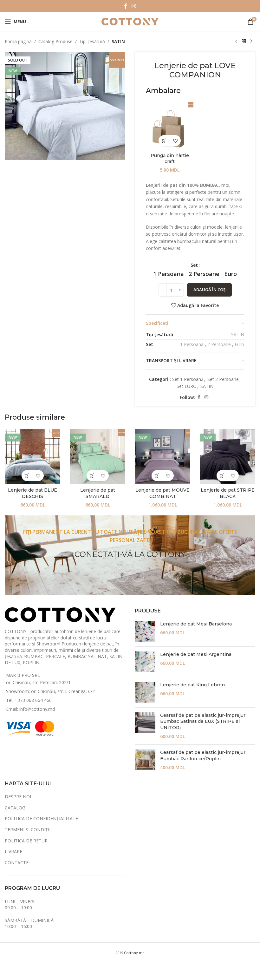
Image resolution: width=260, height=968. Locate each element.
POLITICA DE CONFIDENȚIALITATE (41, 818)
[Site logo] (130, 21)
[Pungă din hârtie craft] (169, 125)
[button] (164, 140)
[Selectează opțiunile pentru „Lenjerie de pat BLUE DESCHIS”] (27, 475)
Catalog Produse (55, 41)
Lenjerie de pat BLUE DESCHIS (32, 493)
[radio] (168, 274)
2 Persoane (219, 344)
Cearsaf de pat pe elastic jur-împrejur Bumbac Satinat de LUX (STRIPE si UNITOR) (202, 721)
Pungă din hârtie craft (170, 159)
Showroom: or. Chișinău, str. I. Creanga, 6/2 (50, 691)
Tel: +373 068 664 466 (29, 700)
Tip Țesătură (92, 41)
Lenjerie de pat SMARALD (97, 493)
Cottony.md (134, 952)
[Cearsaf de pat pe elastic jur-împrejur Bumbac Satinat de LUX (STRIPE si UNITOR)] (145, 726)
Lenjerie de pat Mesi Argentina (195, 654)
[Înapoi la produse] (244, 41)
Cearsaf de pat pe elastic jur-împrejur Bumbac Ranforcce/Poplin (202, 755)
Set (194, 265)
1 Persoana (192, 344)
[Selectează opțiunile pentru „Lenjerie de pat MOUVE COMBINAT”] (157, 475)
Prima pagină (18, 41)
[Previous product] (236, 41)
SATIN (118, 41)
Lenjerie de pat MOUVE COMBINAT (162, 493)
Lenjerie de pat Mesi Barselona (196, 624)
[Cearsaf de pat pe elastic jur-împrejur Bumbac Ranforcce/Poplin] (145, 760)
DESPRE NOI (18, 797)
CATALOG (15, 808)
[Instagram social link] (133, 6)
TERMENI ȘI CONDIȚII (27, 830)
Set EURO (187, 386)
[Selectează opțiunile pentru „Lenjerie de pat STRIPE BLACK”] (222, 475)
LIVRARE (13, 851)
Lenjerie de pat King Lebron (192, 685)
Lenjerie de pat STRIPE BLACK (228, 493)
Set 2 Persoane (223, 379)
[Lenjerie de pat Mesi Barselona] (145, 631)
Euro (239, 344)
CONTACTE (17, 863)
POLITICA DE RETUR (26, 841)
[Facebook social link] (125, 6)
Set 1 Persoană (188, 379)
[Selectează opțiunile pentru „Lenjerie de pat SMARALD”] (92, 475)
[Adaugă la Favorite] (175, 140)
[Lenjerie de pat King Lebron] (145, 692)
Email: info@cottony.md (30, 709)
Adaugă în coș (209, 289)
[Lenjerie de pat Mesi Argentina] (145, 661)
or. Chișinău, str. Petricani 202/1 (38, 682)
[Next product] (251, 41)
